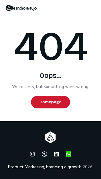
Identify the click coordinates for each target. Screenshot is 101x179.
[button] (95, 7)
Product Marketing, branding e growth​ (45, 166)
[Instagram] (32, 154)
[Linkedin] (56, 154)
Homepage (50, 102)
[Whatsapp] (68, 154)
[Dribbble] (44, 154)
